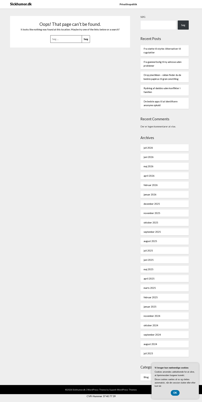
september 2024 (152, 334)
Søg (142, 16)
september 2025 (152, 231)
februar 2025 (151, 297)
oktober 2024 (151, 325)
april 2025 (149, 278)
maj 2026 (148, 166)
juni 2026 (149, 157)
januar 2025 (150, 306)
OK (175, 392)
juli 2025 (148, 250)
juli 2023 (148, 353)
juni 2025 (149, 259)
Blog (146, 377)
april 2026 (149, 175)
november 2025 (152, 213)
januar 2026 (150, 194)
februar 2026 (151, 185)
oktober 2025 (151, 222)
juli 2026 (148, 147)
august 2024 (150, 344)
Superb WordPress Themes (123, 389)
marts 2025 (150, 287)
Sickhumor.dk (21, 4)
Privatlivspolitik (128, 4)
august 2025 (150, 241)
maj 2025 (148, 269)
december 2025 (152, 203)
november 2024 (152, 315)
